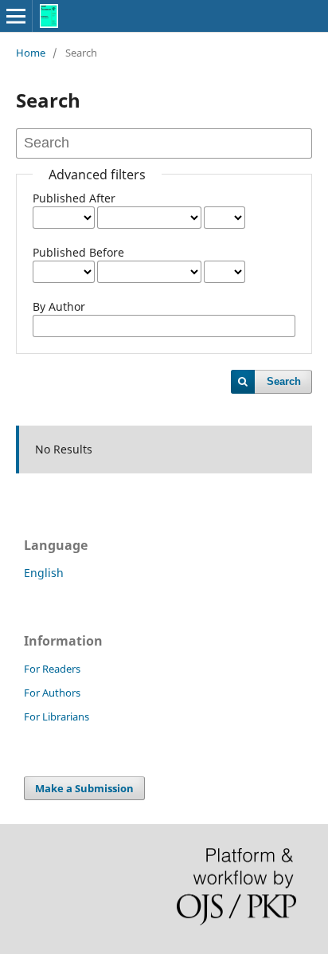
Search (284, 381)
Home (30, 52)
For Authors (52, 692)
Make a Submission (84, 788)
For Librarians (56, 716)
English (44, 572)
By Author (59, 306)
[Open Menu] (16, 16)
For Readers (52, 669)
